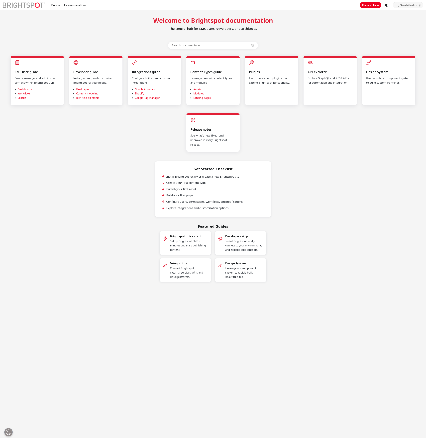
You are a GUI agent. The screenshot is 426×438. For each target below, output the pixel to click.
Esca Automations (75, 5)
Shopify (139, 93)
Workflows (24, 93)
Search (22, 98)
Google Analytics (145, 89)
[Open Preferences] (8, 432)
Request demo (370, 5)
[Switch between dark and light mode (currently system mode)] (386, 5)
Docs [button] (54, 5)
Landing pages (202, 98)
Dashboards (25, 89)
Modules (198, 93)
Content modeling (87, 93)
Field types (82, 89)
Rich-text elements (87, 98)
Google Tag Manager (147, 98)
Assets (197, 89)
